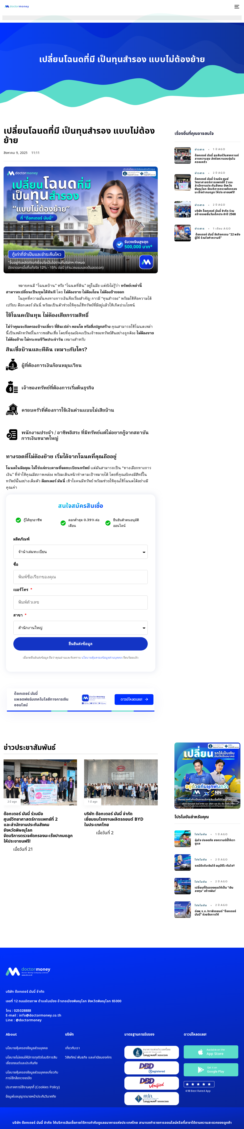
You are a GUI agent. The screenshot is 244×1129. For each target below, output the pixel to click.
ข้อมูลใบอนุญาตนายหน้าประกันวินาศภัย (31, 1096)
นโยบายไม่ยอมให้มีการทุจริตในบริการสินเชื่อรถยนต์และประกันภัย (31, 1060)
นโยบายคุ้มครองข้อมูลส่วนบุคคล (101, 657)
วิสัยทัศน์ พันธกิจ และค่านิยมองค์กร (88, 1057)
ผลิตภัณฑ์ (21, 539)
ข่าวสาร (200, 149)
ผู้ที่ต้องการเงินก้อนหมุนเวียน (51, 366)
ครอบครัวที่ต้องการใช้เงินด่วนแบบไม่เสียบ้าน (67, 410)
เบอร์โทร (21, 589)
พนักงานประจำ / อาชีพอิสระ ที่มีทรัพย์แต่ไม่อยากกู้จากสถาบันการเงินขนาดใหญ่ (85, 435)
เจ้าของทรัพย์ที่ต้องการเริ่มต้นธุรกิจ (57, 388)
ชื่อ (15, 564)
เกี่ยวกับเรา (72, 1048)
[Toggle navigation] (200, 6)
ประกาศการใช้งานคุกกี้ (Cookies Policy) (33, 1087)
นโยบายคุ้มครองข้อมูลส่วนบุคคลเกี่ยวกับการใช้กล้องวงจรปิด (32, 1075)
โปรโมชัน (201, 834)
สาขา (18, 615)
